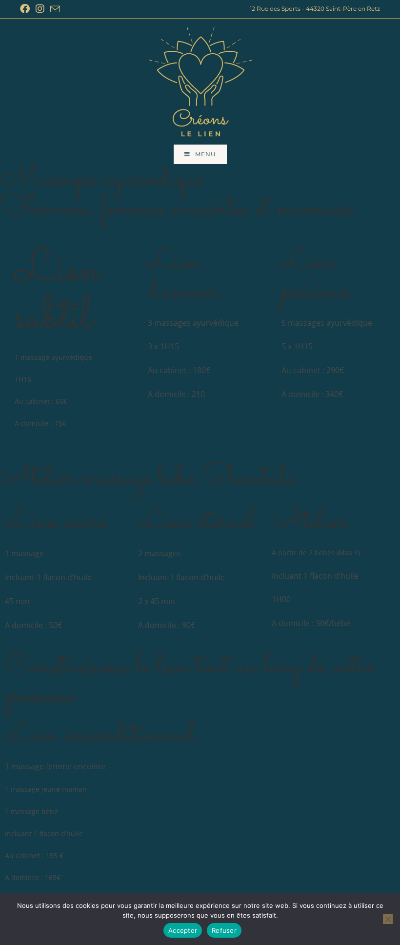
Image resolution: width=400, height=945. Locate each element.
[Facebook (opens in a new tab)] (26, 9)
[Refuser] (388, 919)
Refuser (224, 930)
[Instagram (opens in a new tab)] (40, 9)
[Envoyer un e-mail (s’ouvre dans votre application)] (55, 9)
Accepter (182, 930)
